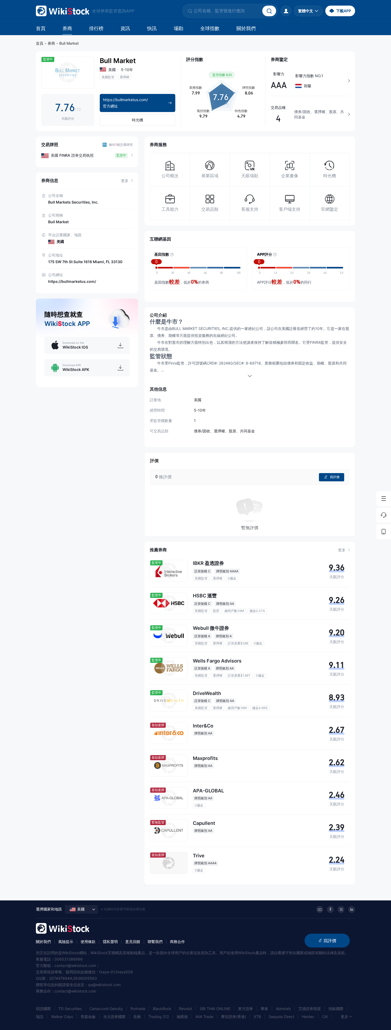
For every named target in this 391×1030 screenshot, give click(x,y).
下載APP (343, 11)
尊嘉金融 (88, 1016)
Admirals (283, 1008)
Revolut (185, 1008)
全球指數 (209, 28)
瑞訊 (39, 1016)
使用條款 (88, 941)
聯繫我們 (155, 941)
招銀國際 (335, 1008)
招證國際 (43, 1008)
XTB (257, 1016)
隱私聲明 (110, 941)
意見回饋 (132, 941)
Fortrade (138, 1008)
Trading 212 (158, 1016)
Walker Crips (62, 1016)
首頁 (40, 28)
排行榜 (96, 28)
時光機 (137, 120)
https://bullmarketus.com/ (72, 281)
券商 (67, 28)
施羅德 (182, 1016)
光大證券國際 (114, 1016)
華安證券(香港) (233, 1016)
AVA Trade (204, 1016)
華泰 (264, 1008)
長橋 (137, 1016)
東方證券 (245, 1008)
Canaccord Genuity (106, 1008)
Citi (325, 1016)
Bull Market (69, 43)
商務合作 (177, 941)
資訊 (125, 28)
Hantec (308, 1016)
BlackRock (162, 1008)
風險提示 (65, 941)
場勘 (178, 28)
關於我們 (246, 28)
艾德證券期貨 (309, 1008)
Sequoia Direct (281, 1016)
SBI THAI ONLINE (215, 1008)
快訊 (152, 28)
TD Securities (70, 1008)
